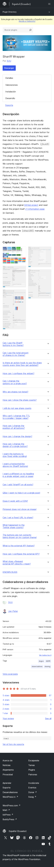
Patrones (32, 774)
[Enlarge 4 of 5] (48, 250)
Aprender (7, 783)
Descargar (9, 68)
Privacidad (8, 774)
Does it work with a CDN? (15, 501)
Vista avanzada (10, 674)
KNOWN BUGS (10, 572)
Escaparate (33, 760)
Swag (32, 797)
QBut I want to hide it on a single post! (21, 493)
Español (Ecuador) (18, 831)
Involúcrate (33, 783)
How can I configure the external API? (21, 554)
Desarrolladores (10, 792)
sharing (47, 666)
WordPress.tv (10, 797)
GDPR (48, 661)
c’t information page (35, 209)
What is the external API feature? (19, 545)
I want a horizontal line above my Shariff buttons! (15, 465)
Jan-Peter (13, 611)
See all (48, 718)
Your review (8, 718)
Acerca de (7, 760)
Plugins (31, 769)
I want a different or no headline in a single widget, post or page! (18, 474)
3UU (9, 61)
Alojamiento (8, 769)
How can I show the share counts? (20, 400)
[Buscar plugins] (30, 30)
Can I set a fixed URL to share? (18, 517)
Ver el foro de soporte (13, 744)
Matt (6, 810)
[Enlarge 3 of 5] (22, 293)
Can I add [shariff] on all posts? (18, 484)
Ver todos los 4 (45, 655)
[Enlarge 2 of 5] (22, 269)
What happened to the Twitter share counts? (14, 526)
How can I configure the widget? (18, 373)
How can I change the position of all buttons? (14, 426)
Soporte (9, 105)
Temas (31, 765)
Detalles (9, 78)
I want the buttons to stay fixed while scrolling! (15, 455)
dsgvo (41, 661)
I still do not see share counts (17, 408)
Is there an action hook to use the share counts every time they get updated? (22, 364)
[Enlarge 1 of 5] (22, 250)
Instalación (10, 91)
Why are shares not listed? (15, 392)
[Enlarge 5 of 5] (48, 273)
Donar (32, 792)
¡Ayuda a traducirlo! (27, 21)
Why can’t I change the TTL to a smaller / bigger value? (16, 417)
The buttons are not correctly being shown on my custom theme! (20, 536)
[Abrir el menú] (50, 4)
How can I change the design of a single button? (15, 445)
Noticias (6, 765)
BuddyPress (10, 819)
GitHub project (31, 205)
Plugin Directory (10, 12)
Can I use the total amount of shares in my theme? (15, 354)
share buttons (37, 666)
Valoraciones (11, 85)
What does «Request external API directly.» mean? (17, 562)
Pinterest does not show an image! (19, 509)
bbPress (8, 814)
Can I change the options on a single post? (15, 382)
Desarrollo (10, 98)
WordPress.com (11, 805)
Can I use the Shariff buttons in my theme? (13, 344)
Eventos (32, 787)
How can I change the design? (17, 436)
